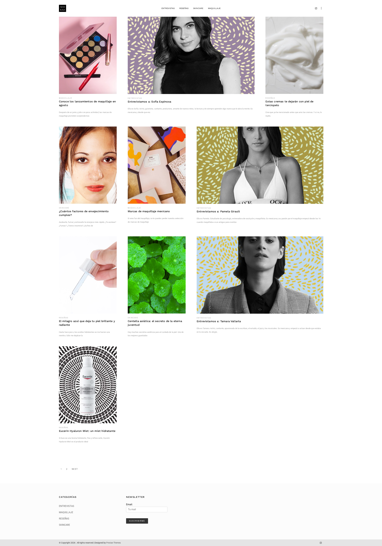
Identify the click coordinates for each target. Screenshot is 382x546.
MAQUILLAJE (214, 8)
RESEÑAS (183, 8)
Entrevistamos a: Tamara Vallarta (219, 321)
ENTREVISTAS (168, 8)
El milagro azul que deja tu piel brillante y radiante (87, 322)
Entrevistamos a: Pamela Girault (218, 211)
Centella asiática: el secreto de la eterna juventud (155, 322)
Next (75, 469)
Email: (129, 504)
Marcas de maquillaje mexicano (149, 211)
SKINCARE (198, 8)
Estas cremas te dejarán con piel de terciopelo (289, 103)
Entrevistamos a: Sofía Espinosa (149, 101)
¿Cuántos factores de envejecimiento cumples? (84, 213)
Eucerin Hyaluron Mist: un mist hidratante (87, 430)
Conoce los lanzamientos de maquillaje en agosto (87, 103)
